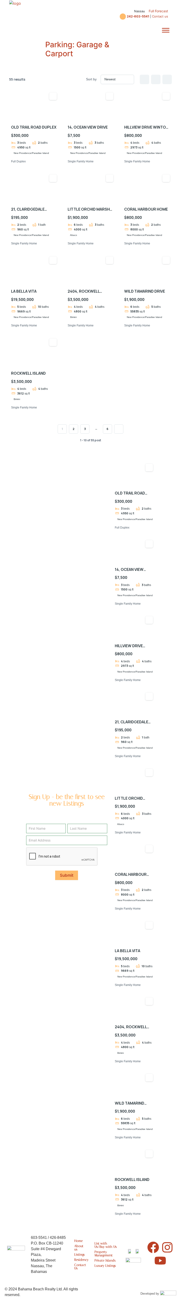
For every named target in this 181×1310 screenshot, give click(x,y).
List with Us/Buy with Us (106, 1245)
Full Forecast (158, 11)
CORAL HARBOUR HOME (146, 209)
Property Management (104, 1253)
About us (78, 1247)
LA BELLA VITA (24, 291)
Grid (144, 79)
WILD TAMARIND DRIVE (144, 291)
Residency (80, 1260)
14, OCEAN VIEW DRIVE (88, 127)
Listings (79, 1255)
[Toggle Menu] (165, 30)
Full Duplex (18, 161)
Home (78, 1241)
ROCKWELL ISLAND (28, 373)
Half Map (167, 79)
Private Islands (105, 1260)
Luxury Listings (105, 1266)
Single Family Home (81, 161)
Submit (66, 875)
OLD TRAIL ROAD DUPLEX (33, 127)
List (155, 79)
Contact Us (80, 1266)
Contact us (160, 16)
